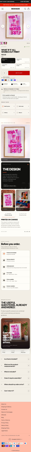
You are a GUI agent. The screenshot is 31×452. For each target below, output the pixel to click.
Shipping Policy (5, 428)
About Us (3, 404)
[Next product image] (28, 26)
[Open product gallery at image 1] (15, 26)
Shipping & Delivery (6, 406)
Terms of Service (5, 420)
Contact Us (4, 409)
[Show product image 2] (5, 43)
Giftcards (3, 414)
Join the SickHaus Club (10, 435)
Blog (2, 417)
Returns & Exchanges (6, 412)
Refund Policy (5, 425)
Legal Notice (4, 430)
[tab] (8, 214)
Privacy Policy (5, 422)
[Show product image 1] (1, 43)
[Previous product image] (2, 26)
